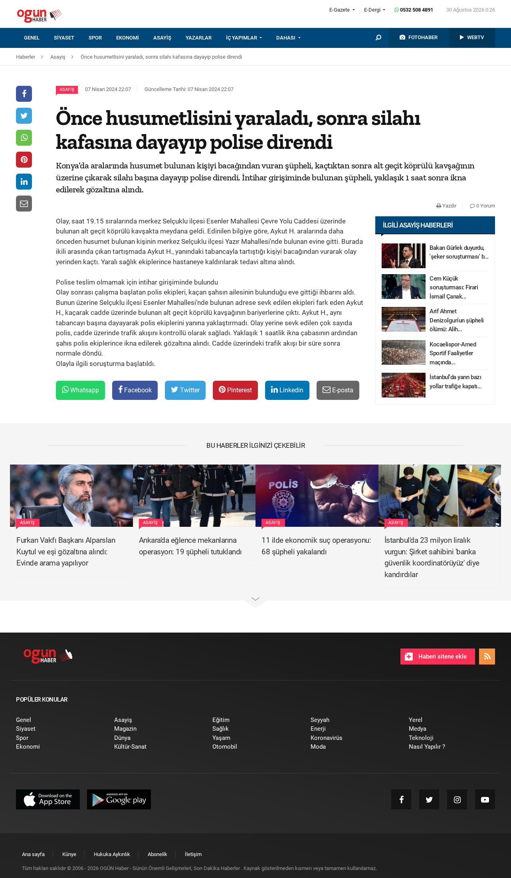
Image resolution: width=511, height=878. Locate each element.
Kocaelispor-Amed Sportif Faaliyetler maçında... (453, 353)
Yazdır (448, 206)
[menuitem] (39, 38)
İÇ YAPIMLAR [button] (242, 38)
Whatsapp (84, 390)
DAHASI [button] (286, 38)
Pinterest (239, 390)
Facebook (137, 390)
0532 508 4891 (416, 10)
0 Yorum (485, 206)
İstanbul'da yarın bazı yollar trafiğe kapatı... (455, 382)
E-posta (342, 390)
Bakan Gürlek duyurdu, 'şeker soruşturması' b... (459, 252)
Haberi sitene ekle (442, 656)
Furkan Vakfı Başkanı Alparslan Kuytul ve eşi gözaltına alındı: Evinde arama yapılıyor (65, 552)
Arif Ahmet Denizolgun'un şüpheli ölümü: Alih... (457, 320)
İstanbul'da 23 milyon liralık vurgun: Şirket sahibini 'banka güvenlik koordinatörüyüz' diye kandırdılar (431, 557)
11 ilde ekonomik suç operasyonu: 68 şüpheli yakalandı (316, 546)
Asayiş (66, 89)
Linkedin (290, 390)
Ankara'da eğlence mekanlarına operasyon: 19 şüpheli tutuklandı (190, 546)
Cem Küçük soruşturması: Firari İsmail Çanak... (454, 287)
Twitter (189, 390)
